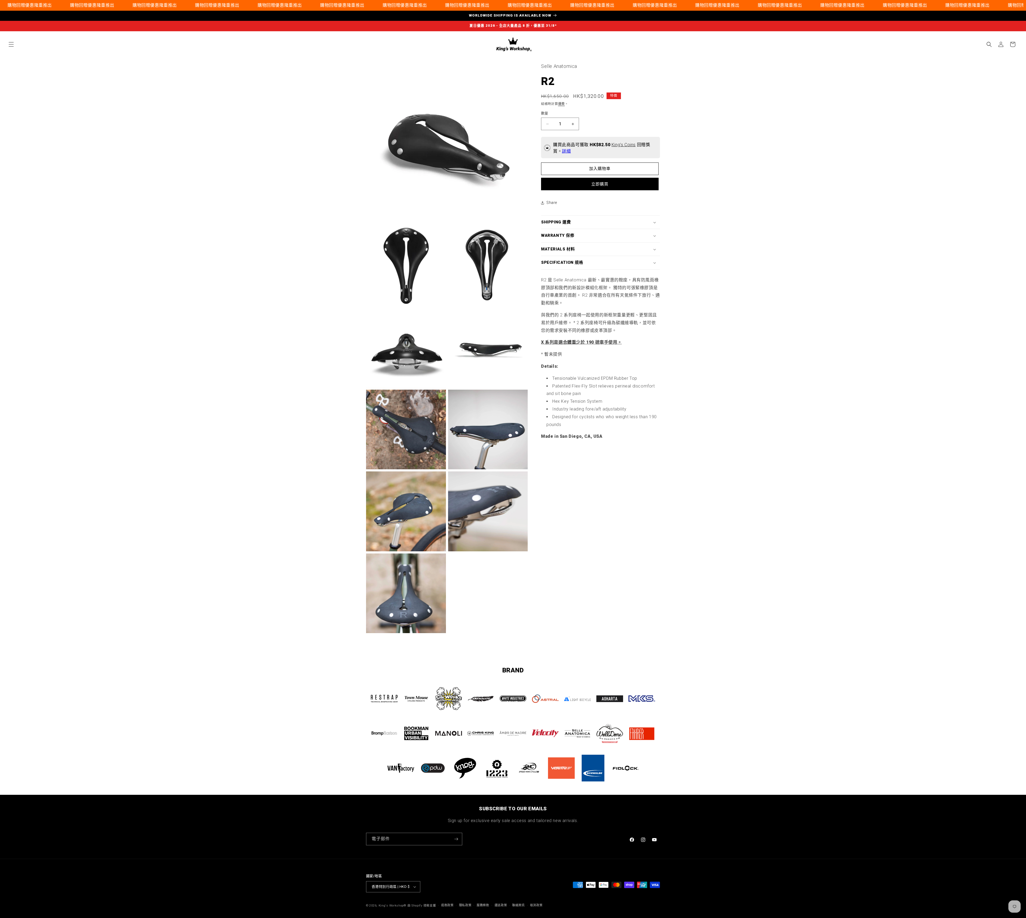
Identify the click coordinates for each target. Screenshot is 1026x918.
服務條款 (483, 905)
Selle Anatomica (559, 66)
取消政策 (536, 905)
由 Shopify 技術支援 (421, 905)
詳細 (566, 151)
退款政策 (447, 905)
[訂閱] (456, 839)
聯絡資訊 (518, 905)
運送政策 (501, 905)
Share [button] (551, 202)
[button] (11, 44)
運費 (561, 104)
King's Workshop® (392, 905)
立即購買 (599, 184)
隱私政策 (465, 905)
